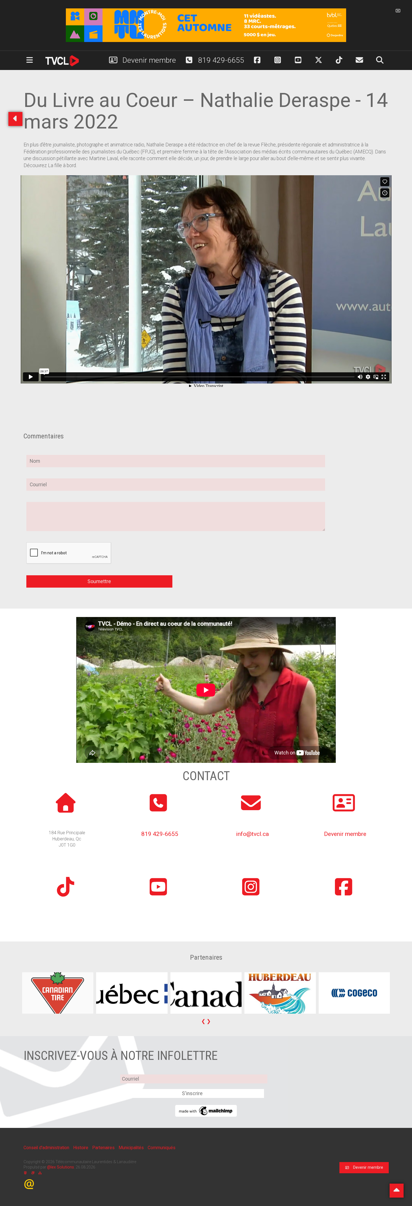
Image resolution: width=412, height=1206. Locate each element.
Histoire (81, 1147)
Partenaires (104, 1147)
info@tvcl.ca (252, 833)
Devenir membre (148, 60)
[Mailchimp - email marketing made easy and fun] (206, 1110)
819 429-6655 (220, 60)
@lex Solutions (60, 1167)
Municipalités (132, 1147)
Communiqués (161, 1147)
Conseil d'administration (47, 1147)
